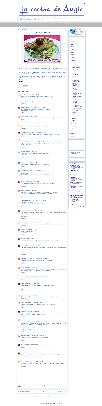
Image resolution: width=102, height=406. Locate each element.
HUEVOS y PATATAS (48, 21)
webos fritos (73, 203)
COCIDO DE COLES (76, 69)
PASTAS (76, 21)
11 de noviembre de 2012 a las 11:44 (35, 361)
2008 (72, 136)
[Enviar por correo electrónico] (23, 86)
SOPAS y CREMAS (55, 23)
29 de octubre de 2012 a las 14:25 (32, 181)
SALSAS (71, 23)
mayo (73, 123)
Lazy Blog (73, 177)
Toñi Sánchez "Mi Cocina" (27, 258)
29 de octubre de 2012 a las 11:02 (32, 125)
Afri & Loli (23, 245)
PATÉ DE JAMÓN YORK (76, 108)
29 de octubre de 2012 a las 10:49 (30, 116)
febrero (73, 128)
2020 (72, 46)
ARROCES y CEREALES (23, 23)
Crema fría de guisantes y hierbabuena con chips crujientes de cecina (76, 179)
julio (73, 120)
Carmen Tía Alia (24, 320)
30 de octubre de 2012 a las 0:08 (37, 335)
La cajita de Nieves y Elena (27, 170)
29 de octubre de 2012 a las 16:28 (35, 222)
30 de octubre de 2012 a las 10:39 (30, 344)
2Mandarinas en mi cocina (76, 190)
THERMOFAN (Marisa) (75, 170)
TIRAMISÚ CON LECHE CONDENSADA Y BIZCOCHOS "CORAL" (76, 78)
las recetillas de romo (25, 335)
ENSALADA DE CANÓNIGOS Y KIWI (76, 66)
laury (22, 344)
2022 (72, 43)
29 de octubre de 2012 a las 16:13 (35, 210)
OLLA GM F (27, 25)
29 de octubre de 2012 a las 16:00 (38, 200)
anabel (22, 238)
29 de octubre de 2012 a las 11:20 (37, 140)
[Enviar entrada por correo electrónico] (21, 85)
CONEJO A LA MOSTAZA (74, 102)
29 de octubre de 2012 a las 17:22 (31, 238)
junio (73, 121)
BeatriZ (22, 283)
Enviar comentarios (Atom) (45, 395)
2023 (72, 41)
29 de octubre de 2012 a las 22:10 (40, 276)
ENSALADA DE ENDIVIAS (75, 89)
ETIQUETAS (25, 21)
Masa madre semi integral (75, 171)
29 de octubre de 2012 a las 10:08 (31, 94)
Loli (22, 229)
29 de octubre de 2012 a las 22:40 (41, 302)
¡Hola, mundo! (73, 204)
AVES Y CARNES (33, 23)
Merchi (22, 151)
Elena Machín (24, 361)
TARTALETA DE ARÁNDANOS (76, 197)
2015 (72, 54)
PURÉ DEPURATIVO (76, 86)
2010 (72, 133)
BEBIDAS (77, 23)
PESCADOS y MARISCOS (44, 23)
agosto (73, 118)
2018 (72, 49)
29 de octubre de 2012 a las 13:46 (40, 170)
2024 (72, 39)
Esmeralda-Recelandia (26, 200)
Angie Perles (79, 29)
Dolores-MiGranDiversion (26, 276)
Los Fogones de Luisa (75, 185)
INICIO (19, 21)
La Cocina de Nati (74, 199)
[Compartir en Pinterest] (27, 86)
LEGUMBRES (64, 23)
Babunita (23, 352)
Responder (23, 103)
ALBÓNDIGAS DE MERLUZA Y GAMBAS (75, 84)
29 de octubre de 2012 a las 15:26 (31, 190)
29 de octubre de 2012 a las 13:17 (30, 162)
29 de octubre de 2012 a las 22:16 (31, 283)
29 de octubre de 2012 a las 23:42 (35, 320)
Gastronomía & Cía (75, 165)
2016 (72, 52)
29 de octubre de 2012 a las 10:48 (38, 107)
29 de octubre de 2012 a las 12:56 (31, 151)
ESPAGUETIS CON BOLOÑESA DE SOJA (76, 106)
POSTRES (20, 25)
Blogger (60, 403)
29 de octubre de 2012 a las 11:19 (40, 132)
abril (73, 125)
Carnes (24, 87)
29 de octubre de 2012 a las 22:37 (33, 295)
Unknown (23, 295)
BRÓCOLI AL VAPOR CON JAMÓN (76, 110)
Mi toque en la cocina (25, 107)
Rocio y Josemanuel (25, 140)
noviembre (74, 62)
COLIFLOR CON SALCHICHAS (75, 74)
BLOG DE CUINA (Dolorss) (76, 182)
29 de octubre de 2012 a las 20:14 (32, 267)
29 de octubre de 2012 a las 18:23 (33, 245)
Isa (21, 162)
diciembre (74, 60)
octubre (73, 63)
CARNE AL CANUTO (76, 67)
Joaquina (23, 311)
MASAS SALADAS (69, 21)
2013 (72, 57)
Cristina (22, 181)
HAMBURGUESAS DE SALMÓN (76, 113)
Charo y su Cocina (75, 174)
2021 (72, 44)
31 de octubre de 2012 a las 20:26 (32, 352)
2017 (72, 51)
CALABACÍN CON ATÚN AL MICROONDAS (76, 99)
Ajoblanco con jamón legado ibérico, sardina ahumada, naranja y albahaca (77, 192)
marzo (73, 126)
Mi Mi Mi (22, 125)
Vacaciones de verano (75, 183)
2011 (72, 131)
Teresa (22, 190)
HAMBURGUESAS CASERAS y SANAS (76, 81)
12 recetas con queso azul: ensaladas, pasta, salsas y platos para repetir (77, 167)
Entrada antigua (62, 391)
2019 (72, 47)
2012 (72, 59)
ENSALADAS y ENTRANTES (36, 21)
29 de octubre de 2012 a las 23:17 (32, 311)
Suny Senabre (24, 210)
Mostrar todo (82, 206)
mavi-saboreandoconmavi (27, 132)
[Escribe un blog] (24, 86)
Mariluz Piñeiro (24, 222)
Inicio (43, 391)
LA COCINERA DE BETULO (27, 302)
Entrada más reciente (23, 391)
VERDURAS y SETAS (59, 21)
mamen (22, 267)
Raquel (22, 94)
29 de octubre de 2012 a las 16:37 (30, 229)
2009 (72, 135)
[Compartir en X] (25, 86)
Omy (22, 116)
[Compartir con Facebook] (26, 86)
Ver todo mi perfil (78, 34)
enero (73, 129)
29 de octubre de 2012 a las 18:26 (40, 258)
